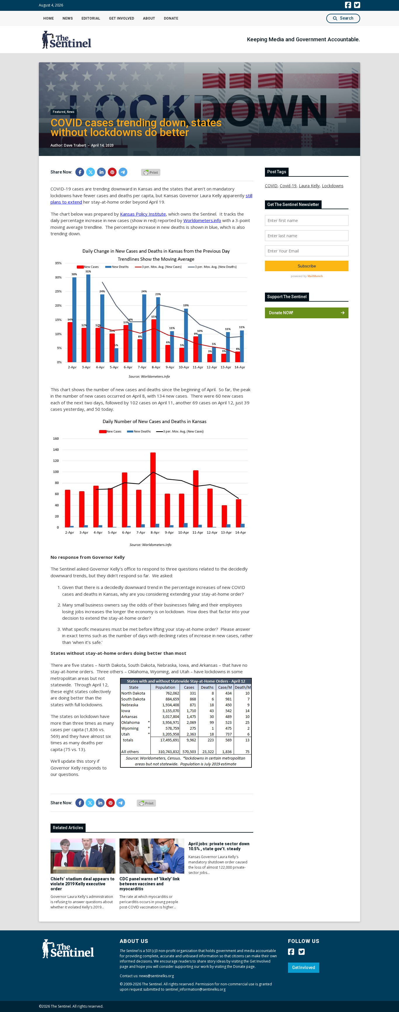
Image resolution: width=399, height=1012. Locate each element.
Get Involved (121, 18)
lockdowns (333, 185)
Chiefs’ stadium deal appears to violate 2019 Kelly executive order (83, 884)
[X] (90, 172)
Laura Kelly (309, 185)
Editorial (90, 18)
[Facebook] (79, 172)
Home (48, 18)
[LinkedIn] (101, 172)
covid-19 (288, 185)
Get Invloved (303, 967)
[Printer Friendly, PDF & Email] (150, 172)
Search (346, 18)
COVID (271, 185)
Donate (171, 18)
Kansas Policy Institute (143, 214)
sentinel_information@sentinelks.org (195, 989)
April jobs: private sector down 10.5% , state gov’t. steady (218, 846)
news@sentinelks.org (156, 975)
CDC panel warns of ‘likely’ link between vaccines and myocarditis (149, 884)
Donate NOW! (281, 312)
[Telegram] (123, 172)
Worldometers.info (202, 220)
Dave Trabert (75, 145)
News (68, 18)
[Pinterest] (112, 172)
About (149, 18)
